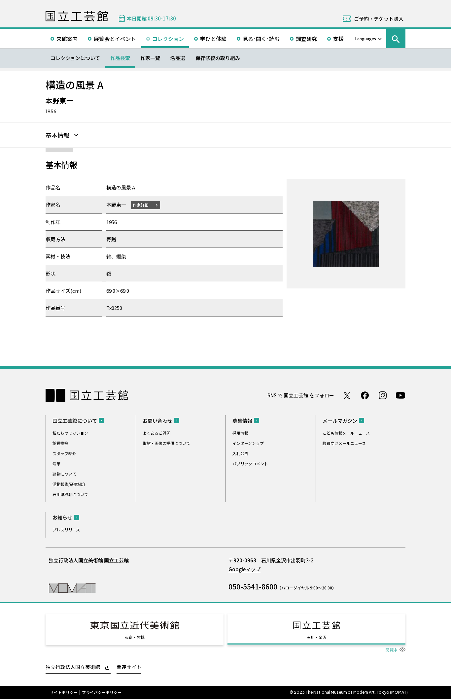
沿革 (56, 463)
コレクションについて (75, 57)
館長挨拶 (60, 443)
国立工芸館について (74, 420)
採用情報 (240, 433)
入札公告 (240, 453)
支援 (338, 39)
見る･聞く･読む (261, 39)
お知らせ (62, 517)
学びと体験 (213, 39)
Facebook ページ (365, 395)
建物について (64, 474)
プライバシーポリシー (101, 692)
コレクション (168, 39)
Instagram (383, 395)
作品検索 (120, 57)
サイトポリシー (64, 692)
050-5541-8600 (252, 586)
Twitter (347, 395)
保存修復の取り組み (217, 57)
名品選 (177, 57)
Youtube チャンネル (400, 395)
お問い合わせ (157, 420)
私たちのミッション (70, 433)
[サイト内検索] (395, 38)
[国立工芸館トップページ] (77, 16)
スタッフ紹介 (64, 453)
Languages (365, 38)
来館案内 (67, 39)
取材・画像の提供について (166, 443)
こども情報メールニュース (346, 433)
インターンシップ (248, 443)
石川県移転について (70, 494)
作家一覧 (150, 57)
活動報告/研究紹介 (69, 484)
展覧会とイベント (115, 39)
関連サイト (129, 666)
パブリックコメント (250, 463)
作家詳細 (141, 205)
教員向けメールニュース (344, 443)
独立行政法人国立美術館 (73, 666)
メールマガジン (340, 420)
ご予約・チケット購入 (378, 18)
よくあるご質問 (156, 433)
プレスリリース (66, 529)
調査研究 (306, 39)
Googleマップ (244, 569)
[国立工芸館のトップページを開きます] (72, 587)
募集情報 (242, 420)
